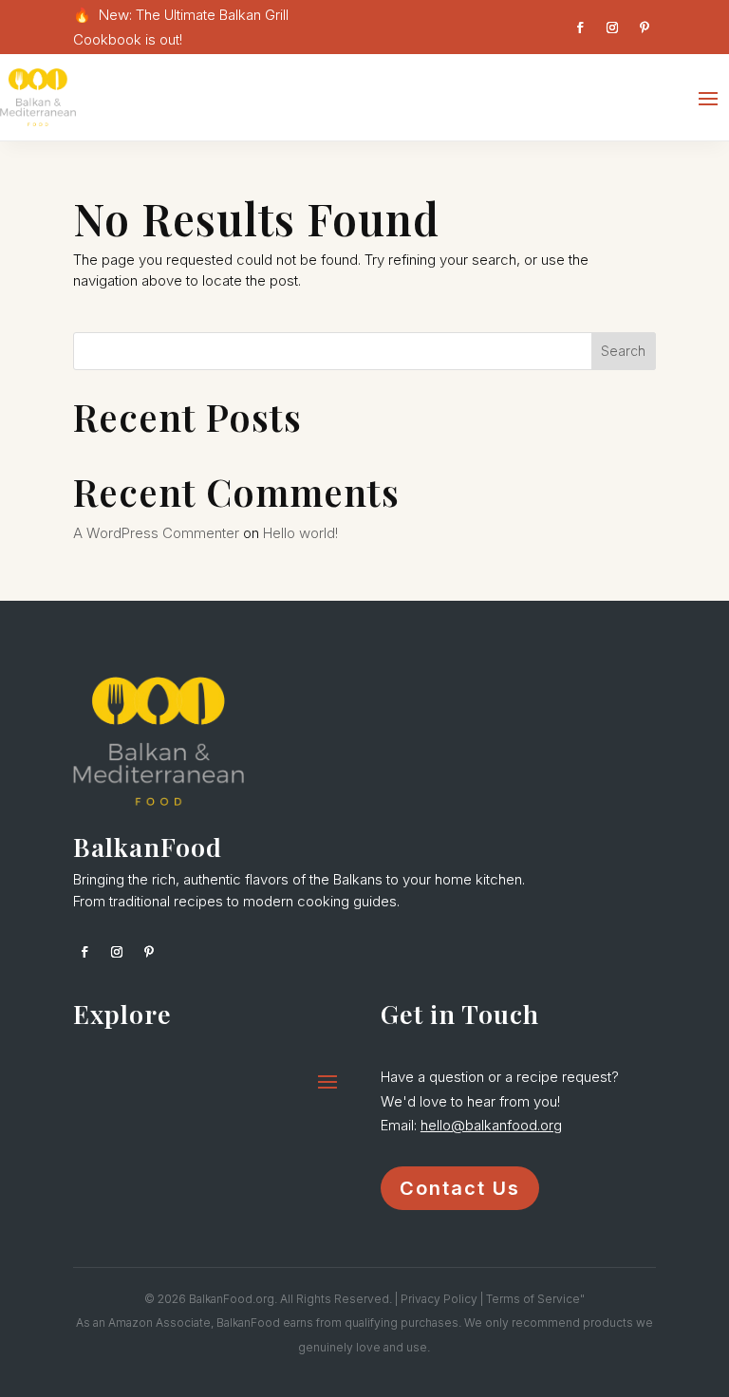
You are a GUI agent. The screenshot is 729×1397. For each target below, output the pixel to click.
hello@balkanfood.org (491, 1125)
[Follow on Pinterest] (644, 27)
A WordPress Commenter (156, 533)
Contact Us (460, 1188)
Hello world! (300, 533)
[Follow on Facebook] (580, 27)
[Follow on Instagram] (612, 27)
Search (623, 351)
